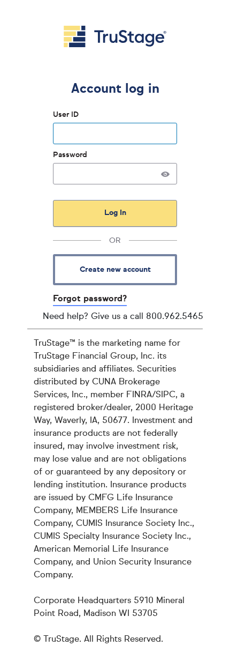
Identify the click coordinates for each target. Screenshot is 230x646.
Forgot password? (90, 299)
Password (71, 155)
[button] (165, 173)
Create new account (115, 269)
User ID (67, 114)
